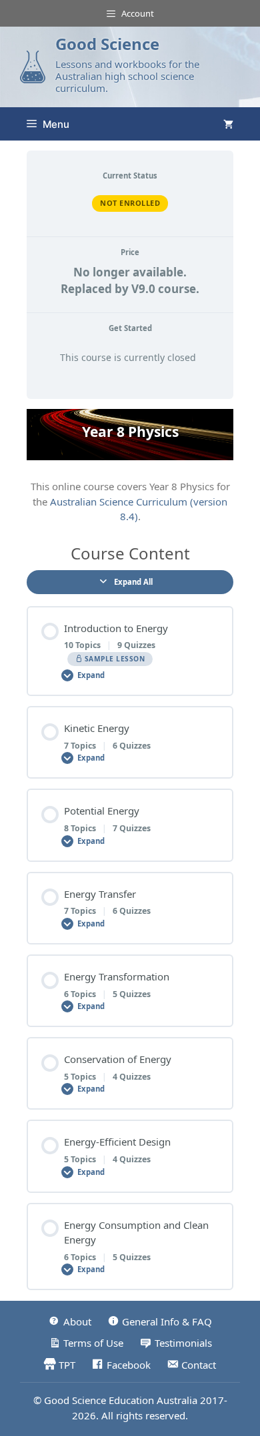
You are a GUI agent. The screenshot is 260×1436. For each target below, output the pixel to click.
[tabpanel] (130, 466)
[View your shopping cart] (228, 124)
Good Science (107, 44)
